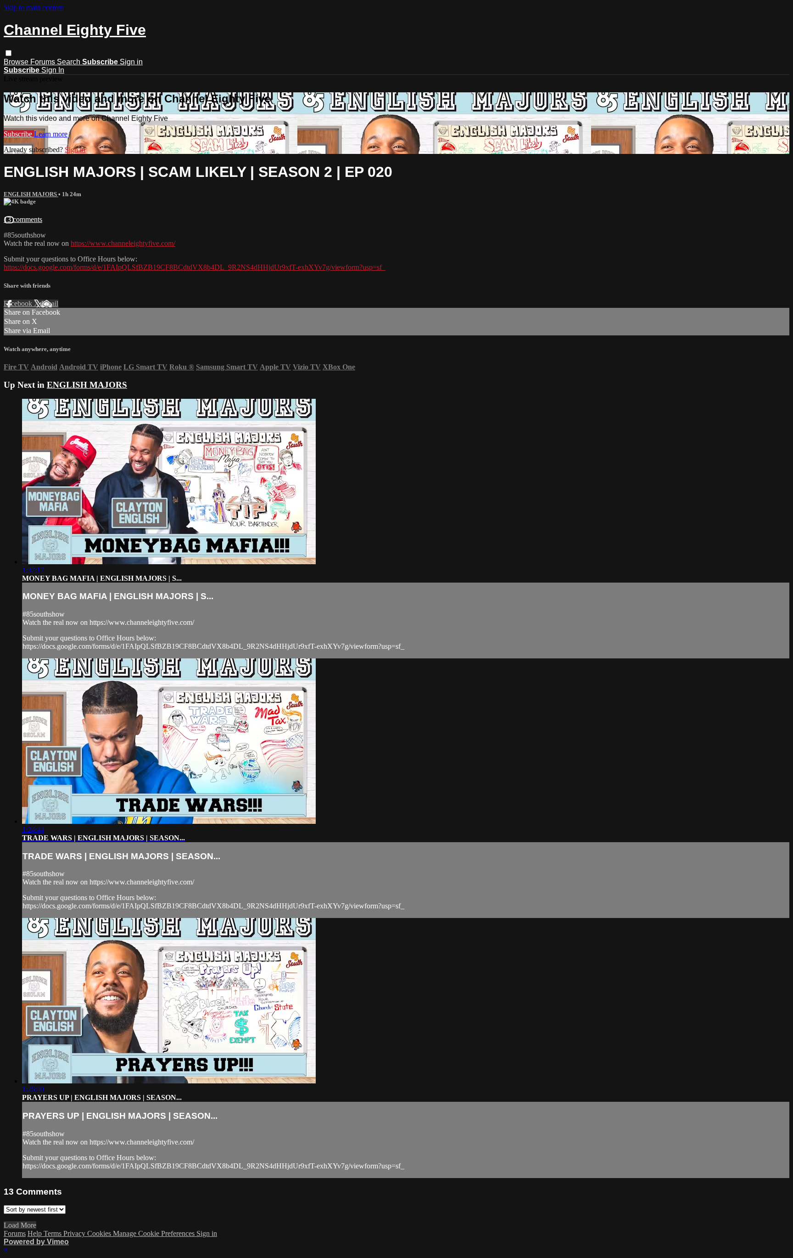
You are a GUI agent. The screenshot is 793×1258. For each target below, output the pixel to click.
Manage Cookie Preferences (154, 1233)
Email (49, 303)
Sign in (131, 62)
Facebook (19, 303)
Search (69, 62)
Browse (17, 62)
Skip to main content (33, 7)
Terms (53, 1233)
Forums (43, 62)
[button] (8, 53)
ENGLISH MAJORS (31, 194)
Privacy (75, 1233)
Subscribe (19, 134)
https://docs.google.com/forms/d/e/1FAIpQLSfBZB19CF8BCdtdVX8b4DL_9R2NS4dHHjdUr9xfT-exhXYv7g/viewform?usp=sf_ (194, 267)
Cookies (100, 1233)
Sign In (52, 70)
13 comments (23, 219)
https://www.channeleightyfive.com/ (123, 243)
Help (36, 1233)
